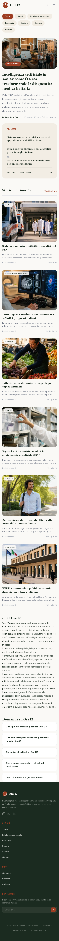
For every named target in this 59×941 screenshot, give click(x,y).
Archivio (6, 884)
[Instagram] (3, 813)
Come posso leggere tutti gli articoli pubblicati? (25, 765)
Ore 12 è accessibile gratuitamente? (24, 777)
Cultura (8, 30)
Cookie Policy (38, 930)
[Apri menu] (54, 5)
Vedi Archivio (51, 191)
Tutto (7, 16)
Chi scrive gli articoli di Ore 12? (22, 752)
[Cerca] (46, 5)
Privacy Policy (20, 930)
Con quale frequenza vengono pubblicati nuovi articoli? (27, 739)
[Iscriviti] (53, 909)
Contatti (6, 878)
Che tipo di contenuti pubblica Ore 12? (26, 726)
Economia (9, 23)
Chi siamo (6, 873)
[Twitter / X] (8, 813)
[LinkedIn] (14, 813)
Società (24, 23)
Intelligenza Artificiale (40, 16)
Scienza (38, 23)
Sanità (20, 16)
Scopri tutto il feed (19, 172)
